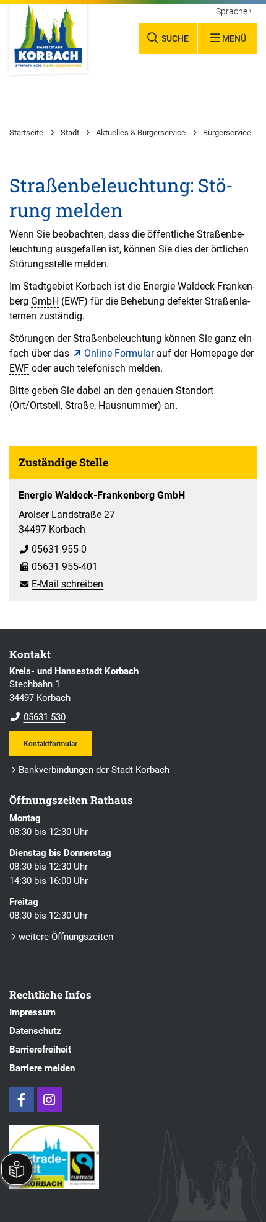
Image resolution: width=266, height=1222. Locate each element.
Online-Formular (119, 353)
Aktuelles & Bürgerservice (141, 132)
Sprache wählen (233, 11)
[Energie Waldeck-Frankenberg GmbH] (133, 535)
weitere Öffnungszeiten (66, 936)
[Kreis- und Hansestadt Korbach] (133, 695)
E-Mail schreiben (61, 584)
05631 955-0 (53, 549)
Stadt (70, 132)
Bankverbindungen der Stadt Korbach (94, 769)
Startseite (26, 132)
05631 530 (37, 717)
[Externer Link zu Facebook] (21, 1099)
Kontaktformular (50, 743)
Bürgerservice (227, 132)
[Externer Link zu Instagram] (49, 1099)
